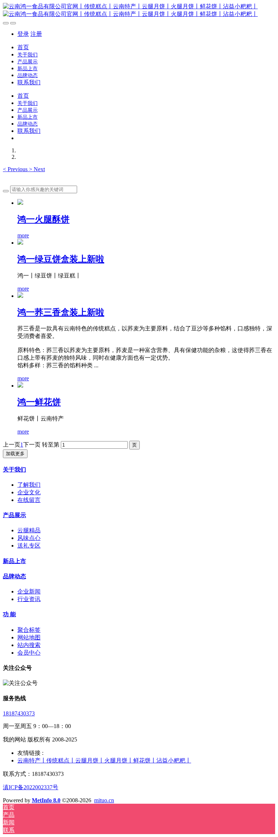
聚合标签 (29, 630)
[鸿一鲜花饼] (20, 385)
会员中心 (29, 653)
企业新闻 (29, 591)
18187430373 (19, 713)
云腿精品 (29, 530)
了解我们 (29, 485)
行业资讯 (29, 599)
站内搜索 (29, 645)
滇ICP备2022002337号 (30, 787)
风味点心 (29, 538)
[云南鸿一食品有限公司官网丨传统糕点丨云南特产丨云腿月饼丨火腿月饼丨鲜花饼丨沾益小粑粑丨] (139, 10)
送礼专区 (29, 545)
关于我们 (14, 469)
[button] (16, 169)
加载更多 (15, 453)
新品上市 (14, 561)
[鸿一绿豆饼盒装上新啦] (20, 243)
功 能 (9, 614)
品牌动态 (14, 576)
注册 (36, 34)
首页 (23, 47)
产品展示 (14, 515)
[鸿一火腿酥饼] (20, 203)
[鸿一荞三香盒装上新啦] (20, 296)
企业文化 (29, 492)
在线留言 (29, 500)
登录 (23, 34)
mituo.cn (104, 800)
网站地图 (29, 637)
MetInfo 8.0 (46, 800)
